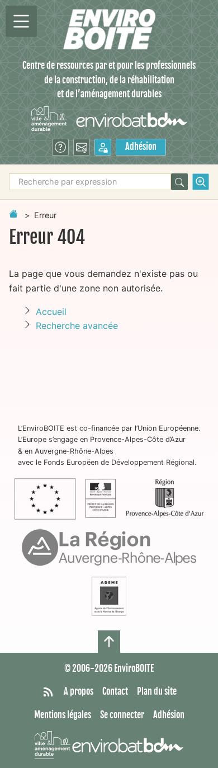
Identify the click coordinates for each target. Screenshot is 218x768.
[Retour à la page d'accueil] (13, 213)
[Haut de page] (109, 641)
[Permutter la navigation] (21, 21)
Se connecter (122, 714)
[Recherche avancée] (200, 181)
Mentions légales (62, 714)
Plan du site (157, 691)
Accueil (51, 311)
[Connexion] (102, 147)
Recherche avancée (77, 325)
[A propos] (60, 147)
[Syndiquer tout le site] (48, 692)
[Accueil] (109, 29)
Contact (115, 691)
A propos (78, 691)
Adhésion (141, 146)
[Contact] (81, 147)
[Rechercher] (179, 181)
